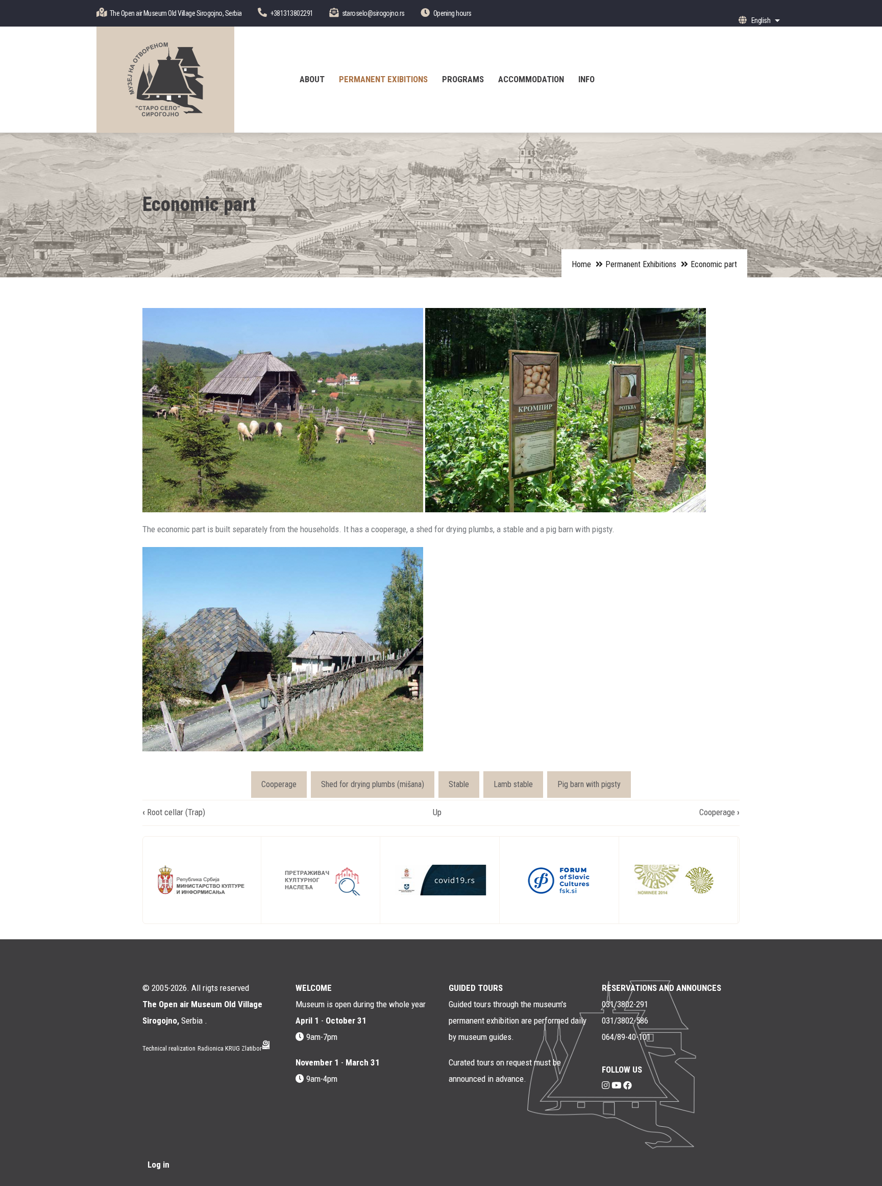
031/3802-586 (625, 1020)
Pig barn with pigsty (589, 784)
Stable (459, 784)
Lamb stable (513, 784)
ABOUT (312, 79)
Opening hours (452, 13)
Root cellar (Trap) (173, 812)
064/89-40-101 (626, 1037)
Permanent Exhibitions (640, 264)
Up (437, 812)
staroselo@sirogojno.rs (373, 13)
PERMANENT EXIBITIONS (383, 79)
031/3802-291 (625, 1004)
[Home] (165, 79)
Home (581, 264)
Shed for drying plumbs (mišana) (372, 784)
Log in (158, 1164)
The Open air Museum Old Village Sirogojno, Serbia (176, 13)
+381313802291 (292, 13)
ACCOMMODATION (531, 79)
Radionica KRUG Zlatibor (230, 1048)
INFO (586, 79)
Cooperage (279, 784)
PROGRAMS (463, 79)
